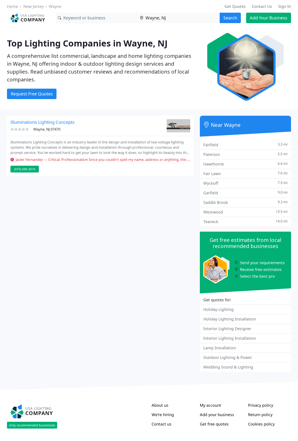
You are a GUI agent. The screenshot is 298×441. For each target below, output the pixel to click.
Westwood (245, 212)
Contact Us (262, 6)
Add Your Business (268, 18)
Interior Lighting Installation (229, 338)
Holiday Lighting (218, 309)
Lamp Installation (219, 347)
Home (12, 6)
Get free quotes (214, 424)
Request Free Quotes (32, 94)
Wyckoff (245, 183)
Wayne (55, 6)
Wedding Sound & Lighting (228, 367)
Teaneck (245, 221)
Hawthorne (245, 164)
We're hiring (163, 414)
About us (160, 405)
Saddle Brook (245, 202)
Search (230, 18)
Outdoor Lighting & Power (227, 357)
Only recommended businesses (32, 425)
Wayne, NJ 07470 (46, 129)
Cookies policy (261, 424)
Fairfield (245, 144)
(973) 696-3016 (24, 169)
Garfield (245, 192)
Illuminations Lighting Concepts (42, 122)
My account (210, 405)
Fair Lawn (245, 173)
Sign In (284, 6)
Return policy (260, 414)
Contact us (161, 424)
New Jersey (33, 6)
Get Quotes (235, 6)
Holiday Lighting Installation (229, 319)
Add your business (217, 414)
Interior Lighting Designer (227, 328)
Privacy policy (260, 405)
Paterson (245, 154)
